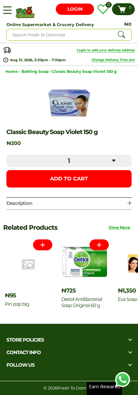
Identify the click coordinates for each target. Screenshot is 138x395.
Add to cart (69, 179)
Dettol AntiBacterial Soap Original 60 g (81, 302)
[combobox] (69, 35)
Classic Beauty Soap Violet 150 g (84, 71)
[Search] (121, 35)
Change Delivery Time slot (113, 60)
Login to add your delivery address (106, 50)
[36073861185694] (99, 244)
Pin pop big (17, 304)
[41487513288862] (42, 244)
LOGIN (74, 9)
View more (119, 227)
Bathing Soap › (37, 71)
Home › (13, 71)
